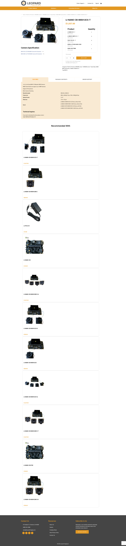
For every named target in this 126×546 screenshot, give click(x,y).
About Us (94, 8)
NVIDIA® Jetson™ (38, 14)
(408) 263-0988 (26, 527)
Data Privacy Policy (54, 532)
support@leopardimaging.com (29, 116)
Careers (51, 527)
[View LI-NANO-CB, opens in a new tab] (74, 31)
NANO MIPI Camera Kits (61, 14)
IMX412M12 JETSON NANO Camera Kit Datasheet (31, 53)
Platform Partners (30, 14)
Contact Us (90, 3)
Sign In (97, 3)
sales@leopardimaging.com (71, 62)
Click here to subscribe (82, 531)
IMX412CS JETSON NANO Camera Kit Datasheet (31, 51)
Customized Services (74, 8)
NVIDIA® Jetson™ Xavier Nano (49, 14)
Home (24, 14)
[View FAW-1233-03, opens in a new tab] (75, 40)
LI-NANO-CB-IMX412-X (71, 14)
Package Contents (61, 79)
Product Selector (32, 8)
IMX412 (65, 70)
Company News (53, 530)
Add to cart (84, 57)
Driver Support (80, 3)
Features (35, 79)
